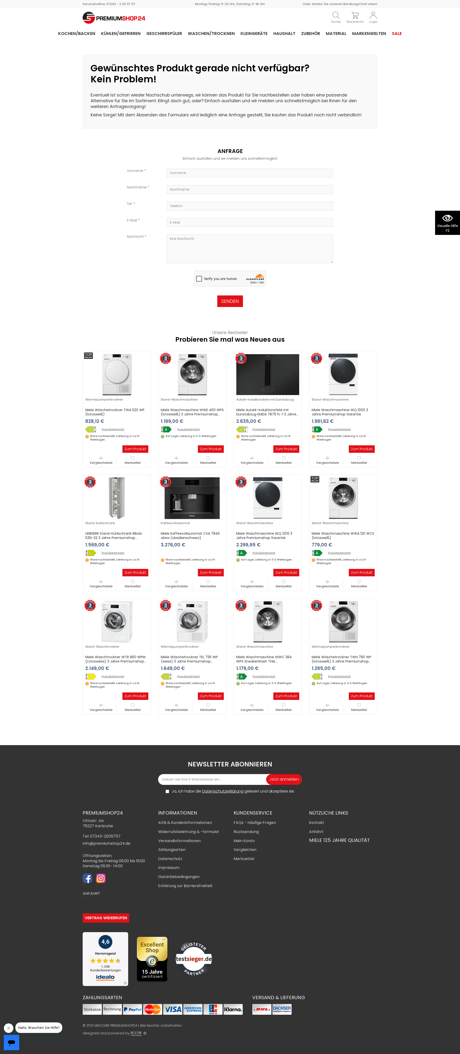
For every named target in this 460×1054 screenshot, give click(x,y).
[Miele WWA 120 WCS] (319, 553)
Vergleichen (245, 849)
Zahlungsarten (171, 849)
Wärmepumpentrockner (104, 399)
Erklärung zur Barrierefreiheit (185, 886)
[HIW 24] (136, 1033)
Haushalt (284, 33)
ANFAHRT (91, 893)
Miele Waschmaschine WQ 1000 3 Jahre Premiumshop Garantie (340, 412)
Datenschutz (170, 858)
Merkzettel (133, 463)
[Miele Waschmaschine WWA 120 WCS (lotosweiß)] (343, 498)
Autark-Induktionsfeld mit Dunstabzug (265, 399)
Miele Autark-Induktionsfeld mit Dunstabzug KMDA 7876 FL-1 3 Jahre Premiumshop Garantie (266, 414)
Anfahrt (316, 831)
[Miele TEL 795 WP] (168, 677)
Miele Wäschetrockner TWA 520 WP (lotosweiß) (114, 412)
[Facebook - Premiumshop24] (87, 879)
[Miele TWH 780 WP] (319, 677)
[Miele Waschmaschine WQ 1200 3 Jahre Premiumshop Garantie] (267, 498)
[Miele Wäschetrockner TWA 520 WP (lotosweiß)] (116, 374)
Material (336, 33)
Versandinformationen (179, 841)
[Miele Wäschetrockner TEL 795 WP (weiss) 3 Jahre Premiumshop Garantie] (192, 621)
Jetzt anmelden (284, 779)
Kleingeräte (254, 33)
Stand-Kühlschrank (100, 523)
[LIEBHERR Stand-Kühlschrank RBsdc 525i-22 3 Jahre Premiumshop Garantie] (116, 498)
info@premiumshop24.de (106, 843)
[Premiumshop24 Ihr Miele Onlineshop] (114, 17)
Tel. (129, 204)
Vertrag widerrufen (106, 918)
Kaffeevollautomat (175, 523)
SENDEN (230, 301)
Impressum (168, 867)
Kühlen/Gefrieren (121, 33)
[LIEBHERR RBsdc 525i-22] (92, 553)
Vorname (135, 171)
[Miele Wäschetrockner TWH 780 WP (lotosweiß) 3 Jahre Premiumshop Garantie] (343, 621)
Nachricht (135, 236)
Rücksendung (246, 831)
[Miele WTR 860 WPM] (92, 677)
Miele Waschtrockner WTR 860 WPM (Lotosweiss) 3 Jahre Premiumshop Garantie (115, 661)
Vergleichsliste (101, 463)
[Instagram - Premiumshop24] (101, 879)
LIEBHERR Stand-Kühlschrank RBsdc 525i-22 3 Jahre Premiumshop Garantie (113, 537)
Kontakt (316, 822)
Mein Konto (244, 841)
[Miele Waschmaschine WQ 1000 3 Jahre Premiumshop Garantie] (343, 374)
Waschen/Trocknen (211, 33)
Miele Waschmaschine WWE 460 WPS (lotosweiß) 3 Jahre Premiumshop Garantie (192, 414)
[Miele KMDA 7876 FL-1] (243, 429)
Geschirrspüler (164, 33)
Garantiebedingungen (179, 876)
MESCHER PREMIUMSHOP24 (115, 1025)
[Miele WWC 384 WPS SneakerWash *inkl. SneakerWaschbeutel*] (243, 677)
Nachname (137, 187)
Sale (397, 33)
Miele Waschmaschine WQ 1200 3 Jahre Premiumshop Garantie (264, 535)
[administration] (145, 1033)
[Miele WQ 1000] (319, 429)
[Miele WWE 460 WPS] (168, 429)
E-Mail (132, 220)
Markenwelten (369, 33)
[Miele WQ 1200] (243, 553)
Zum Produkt (135, 449)
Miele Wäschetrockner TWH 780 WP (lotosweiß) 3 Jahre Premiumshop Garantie (341, 661)
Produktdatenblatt (113, 429)
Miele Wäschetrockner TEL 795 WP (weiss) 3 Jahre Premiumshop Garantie (189, 661)
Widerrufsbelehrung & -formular (188, 831)
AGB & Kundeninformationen (185, 822)
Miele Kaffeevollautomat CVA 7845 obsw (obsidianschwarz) (190, 535)
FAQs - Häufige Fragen (255, 822)
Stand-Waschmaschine (179, 399)
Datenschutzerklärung (222, 791)
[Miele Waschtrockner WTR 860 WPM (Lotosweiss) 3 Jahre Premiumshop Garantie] (116, 621)
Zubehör (310, 33)
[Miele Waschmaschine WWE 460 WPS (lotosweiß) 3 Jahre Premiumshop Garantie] (192, 374)
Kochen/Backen (76, 33)
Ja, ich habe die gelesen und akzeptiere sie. (233, 791)
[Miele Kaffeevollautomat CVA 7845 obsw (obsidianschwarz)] (192, 498)
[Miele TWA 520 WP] (92, 429)
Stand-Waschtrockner (102, 647)
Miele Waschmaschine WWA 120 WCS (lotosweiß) (343, 535)
